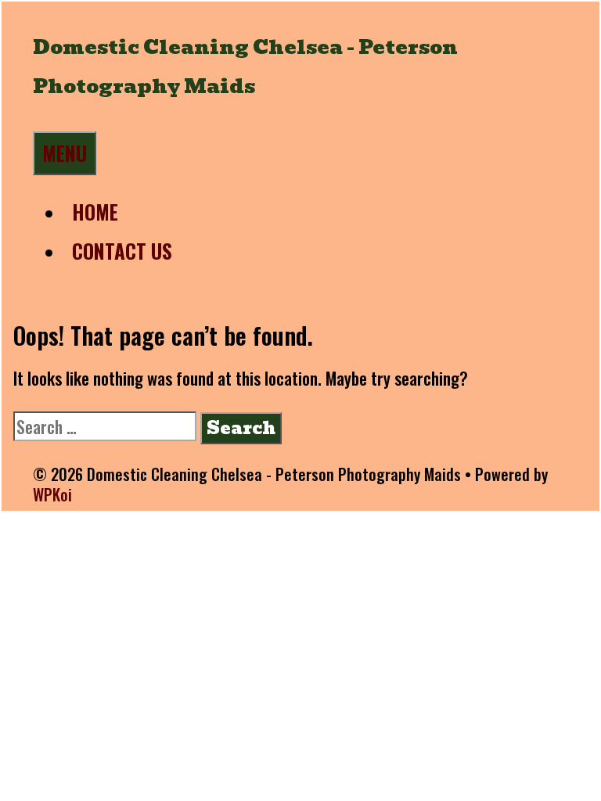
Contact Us (122, 250)
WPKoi (52, 494)
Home (95, 211)
